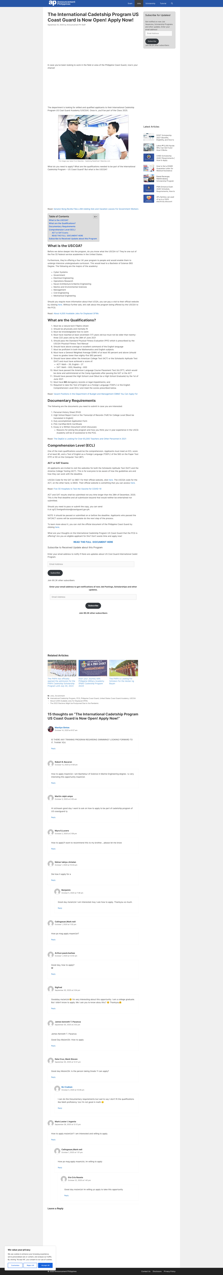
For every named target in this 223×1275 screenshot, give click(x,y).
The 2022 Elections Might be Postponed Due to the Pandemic (74, 703)
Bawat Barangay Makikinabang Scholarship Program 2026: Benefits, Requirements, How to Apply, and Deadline (165, 178)
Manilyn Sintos (62, 727)
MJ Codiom (66, 1087)
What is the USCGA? (58, 220)
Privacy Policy (169, 1271)
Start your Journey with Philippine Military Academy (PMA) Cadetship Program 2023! (91, 682)
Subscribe (55, 573)
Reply (53, 748)
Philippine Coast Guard (90, 698)
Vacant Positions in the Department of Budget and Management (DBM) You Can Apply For (96, 394)
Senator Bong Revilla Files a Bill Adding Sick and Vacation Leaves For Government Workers (96, 209)
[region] (30, 1258)
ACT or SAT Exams (60, 233)
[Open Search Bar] (172, 3)
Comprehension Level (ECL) (62, 230)
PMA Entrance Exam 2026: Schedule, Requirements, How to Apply (165, 189)
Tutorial (163, 3)
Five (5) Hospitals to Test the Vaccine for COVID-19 (77, 489)
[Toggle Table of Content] (94, 217)
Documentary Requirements (62, 226)
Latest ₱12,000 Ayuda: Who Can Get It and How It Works (165, 148)
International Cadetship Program (62, 698)
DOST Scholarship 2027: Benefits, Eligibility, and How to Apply (165, 137)
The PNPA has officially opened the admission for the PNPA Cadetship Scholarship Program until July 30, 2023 (61, 682)
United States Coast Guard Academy (114, 698)
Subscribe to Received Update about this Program (73, 238)
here (60, 305)
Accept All (45, 1265)
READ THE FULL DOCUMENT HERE (67, 236)
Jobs (139, 3)
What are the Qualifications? (62, 223)
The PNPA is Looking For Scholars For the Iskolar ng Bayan (121, 681)
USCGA (133, 698)
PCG (78, 698)
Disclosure (157, 1271)
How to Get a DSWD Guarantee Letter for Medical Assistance (164, 168)
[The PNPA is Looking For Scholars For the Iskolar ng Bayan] (123, 668)
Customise (15, 1265)
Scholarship (150, 3)
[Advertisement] (93, 46)
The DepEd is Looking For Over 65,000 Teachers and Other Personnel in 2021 (90, 439)
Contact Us (145, 1271)
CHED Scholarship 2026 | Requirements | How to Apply (165, 158)
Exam (130, 3)
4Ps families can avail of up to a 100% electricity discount (165, 199)
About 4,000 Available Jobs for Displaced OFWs (76, 313)
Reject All (30, 1265)
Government (60, 696)
